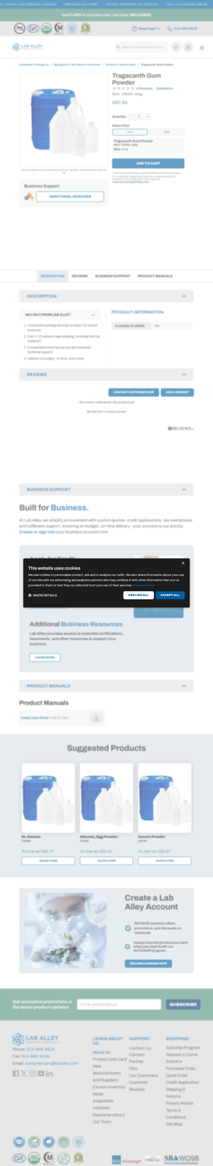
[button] (42, 595)
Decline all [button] (138, 595)
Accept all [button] (170, 595)
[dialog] (106, 582)
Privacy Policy (143, 585)
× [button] (183, 563)
